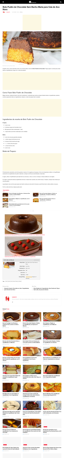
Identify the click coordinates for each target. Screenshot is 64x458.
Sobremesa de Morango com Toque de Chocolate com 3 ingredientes (20, 256)
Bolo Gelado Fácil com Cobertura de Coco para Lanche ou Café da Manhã (19, 204)
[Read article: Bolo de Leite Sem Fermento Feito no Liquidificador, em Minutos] (36, 200)
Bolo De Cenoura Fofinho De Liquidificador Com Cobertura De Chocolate (10, 431)
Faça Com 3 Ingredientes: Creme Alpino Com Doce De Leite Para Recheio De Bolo (32, 413)
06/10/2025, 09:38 (6, 396)
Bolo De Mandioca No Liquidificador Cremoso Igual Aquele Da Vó (51, 394)
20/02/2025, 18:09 (46, 450)
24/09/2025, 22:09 (12, 201)
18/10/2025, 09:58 (43, 201)
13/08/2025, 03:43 (46, 344)
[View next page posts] (33, 211)
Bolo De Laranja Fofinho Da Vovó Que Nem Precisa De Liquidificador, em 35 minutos (11, 359)
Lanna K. (8, 12)
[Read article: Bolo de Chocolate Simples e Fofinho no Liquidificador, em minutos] (52, 334)
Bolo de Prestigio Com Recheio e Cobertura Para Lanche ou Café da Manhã (19, 194)
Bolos (21, 12)
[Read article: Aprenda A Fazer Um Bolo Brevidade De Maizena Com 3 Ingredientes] (32, 441)
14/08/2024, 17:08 (26, 416)
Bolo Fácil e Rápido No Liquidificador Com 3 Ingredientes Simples (51, 376)
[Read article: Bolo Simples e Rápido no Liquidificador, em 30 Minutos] (5, 200)
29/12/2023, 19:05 (15, 12)
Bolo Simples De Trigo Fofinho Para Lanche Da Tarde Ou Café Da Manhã (11, 448)
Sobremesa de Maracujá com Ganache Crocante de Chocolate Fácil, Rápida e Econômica (25, 234)
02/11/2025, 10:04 (12, 196)
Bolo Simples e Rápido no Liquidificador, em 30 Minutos (19, 199)
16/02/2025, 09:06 (46, 414)
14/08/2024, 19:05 (6, 416)
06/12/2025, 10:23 (6, 434)
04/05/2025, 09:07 (46, 396)
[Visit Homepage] (32, 2)
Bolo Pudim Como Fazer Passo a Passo (13, 281)
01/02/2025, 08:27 (6, 380)
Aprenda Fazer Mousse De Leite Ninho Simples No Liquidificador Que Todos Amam (11, 413)
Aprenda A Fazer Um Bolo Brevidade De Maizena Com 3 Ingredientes (31, 448)
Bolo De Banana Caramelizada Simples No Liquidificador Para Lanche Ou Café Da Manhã (32, 431)
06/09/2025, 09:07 (6, 450)
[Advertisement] (32, 22)
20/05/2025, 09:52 (43, 196)
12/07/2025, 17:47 (46, 360)
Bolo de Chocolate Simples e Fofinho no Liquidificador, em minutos (51, 341)
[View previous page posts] (31, 211)
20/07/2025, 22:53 (26, 434)
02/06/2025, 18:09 (26, 380)
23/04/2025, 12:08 (46, 434)
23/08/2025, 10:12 (26, 450)
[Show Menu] (3, 2)
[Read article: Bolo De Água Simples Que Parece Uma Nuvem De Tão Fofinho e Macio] (52, 441)
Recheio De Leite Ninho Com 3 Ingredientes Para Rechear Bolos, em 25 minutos (52, 431)
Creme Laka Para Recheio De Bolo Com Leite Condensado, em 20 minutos (52, 412)
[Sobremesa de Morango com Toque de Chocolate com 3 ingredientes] (23, 246)
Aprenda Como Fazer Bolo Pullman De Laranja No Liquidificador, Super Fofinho (11, 377)
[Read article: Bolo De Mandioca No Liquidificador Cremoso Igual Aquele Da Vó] (52, 387)
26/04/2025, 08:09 (12, 206)
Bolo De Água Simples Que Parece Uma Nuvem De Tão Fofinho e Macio (52, 448)
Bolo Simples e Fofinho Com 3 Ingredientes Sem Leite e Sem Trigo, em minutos (32, 377)
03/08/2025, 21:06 (6, 362)
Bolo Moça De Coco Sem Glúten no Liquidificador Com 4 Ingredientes (11, 394)
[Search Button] (60, 2)
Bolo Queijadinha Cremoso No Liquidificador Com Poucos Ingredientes (30, 359)
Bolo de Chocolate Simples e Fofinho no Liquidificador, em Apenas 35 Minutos (48, 194)
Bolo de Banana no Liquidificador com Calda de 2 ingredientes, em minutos (52, 358)
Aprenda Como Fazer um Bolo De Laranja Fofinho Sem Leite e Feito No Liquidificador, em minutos (31, 395)
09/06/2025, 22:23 (46, 378)
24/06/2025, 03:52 (26, 398)
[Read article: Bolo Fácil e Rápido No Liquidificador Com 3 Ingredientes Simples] (52, 369)
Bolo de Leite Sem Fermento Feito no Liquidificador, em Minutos (47, 199)
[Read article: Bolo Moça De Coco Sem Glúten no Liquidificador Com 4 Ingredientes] (12, 387)
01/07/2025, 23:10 (26, 362)
